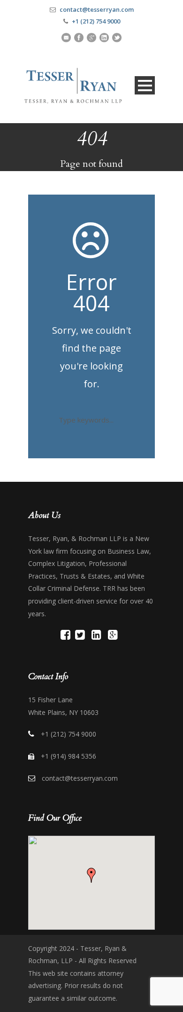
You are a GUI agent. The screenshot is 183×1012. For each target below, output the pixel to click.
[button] (91, 875)
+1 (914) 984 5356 (68, 756)
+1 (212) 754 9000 (96, 21)
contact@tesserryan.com (97, 9)
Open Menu (145, 85)
